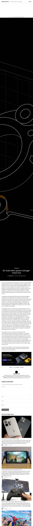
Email (3, 400)
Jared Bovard (10, 275)
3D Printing (21, 367)
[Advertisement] (16, 10)
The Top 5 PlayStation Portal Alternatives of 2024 (12, 469)
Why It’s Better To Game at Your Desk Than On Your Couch (14, 501)
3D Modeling (17, 367)
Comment (3, 386)
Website (3, 405)
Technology (16, 268)
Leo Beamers (6, 508)
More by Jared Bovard (26, 377)
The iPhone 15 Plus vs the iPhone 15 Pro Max (10, 438)
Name (3, 396)
